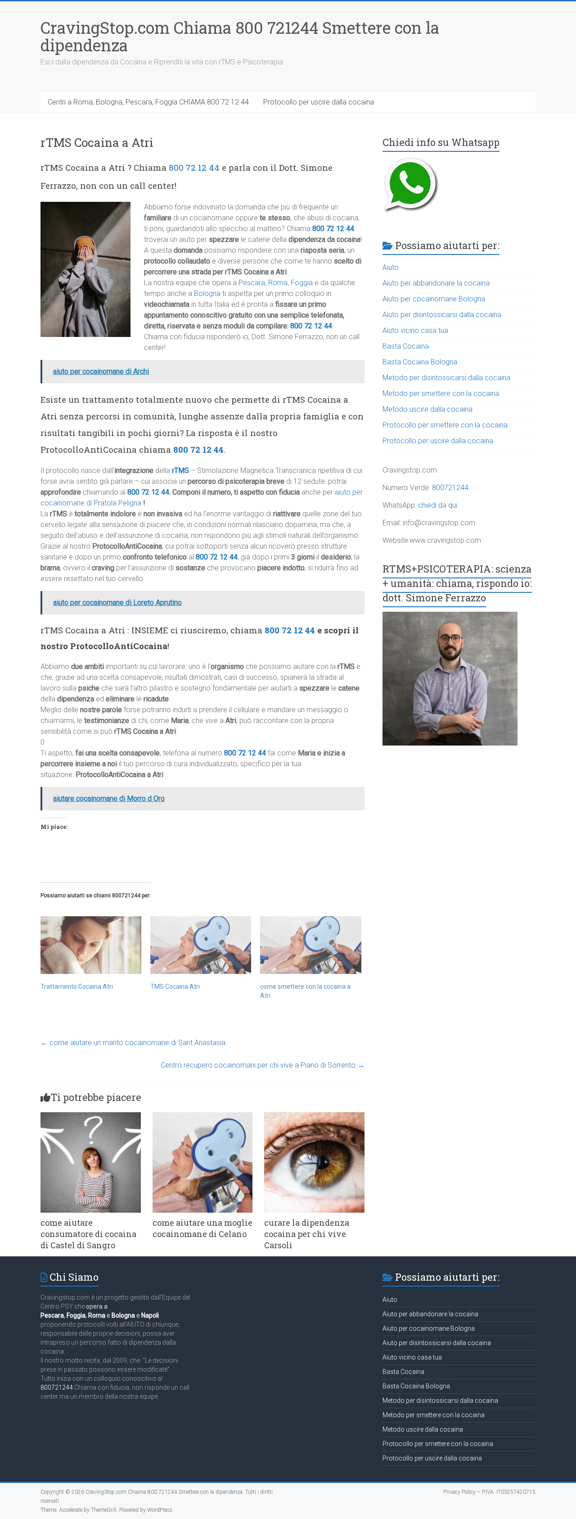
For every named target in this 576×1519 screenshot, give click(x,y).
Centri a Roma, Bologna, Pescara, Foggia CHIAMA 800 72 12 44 (148, 102)
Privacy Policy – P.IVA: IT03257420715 (489, 1492)
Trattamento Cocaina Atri (76, 986)
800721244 (450, 487)
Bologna (207, 293)
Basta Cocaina (405, 346)
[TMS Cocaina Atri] (200, 945)
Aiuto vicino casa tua (415, 330)
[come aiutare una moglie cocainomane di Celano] (203, 1116)
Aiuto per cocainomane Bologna (433, 299)
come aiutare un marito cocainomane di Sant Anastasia (132, 1042)
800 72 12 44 (194, 167)
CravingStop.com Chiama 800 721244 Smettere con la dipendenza (239, 36)
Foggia (302, 282)
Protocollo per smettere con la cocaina (445, 425)
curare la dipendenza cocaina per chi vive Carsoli (306, 1234)
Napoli (150, 1315)
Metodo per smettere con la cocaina (440, 393)
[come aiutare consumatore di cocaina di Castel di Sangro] (90, 1116)
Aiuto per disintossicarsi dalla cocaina (441, 314)
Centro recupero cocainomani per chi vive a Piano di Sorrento (262, 1065)
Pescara (251, 282)
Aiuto (390, 267)
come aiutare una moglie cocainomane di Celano (202, 1228)
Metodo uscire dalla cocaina (427, 409)
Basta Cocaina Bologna (419, 362)
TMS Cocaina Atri (175, 986)
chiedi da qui (437, 505)
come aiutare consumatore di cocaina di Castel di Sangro (88, 1234)
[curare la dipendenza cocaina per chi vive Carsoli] (314, 1116)
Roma (278, 282)
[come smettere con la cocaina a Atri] (310, 945)
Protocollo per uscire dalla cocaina (318, 102)
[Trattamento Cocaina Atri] (90, 945)
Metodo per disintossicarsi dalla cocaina (446, 377)
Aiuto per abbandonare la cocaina (436, 283)
